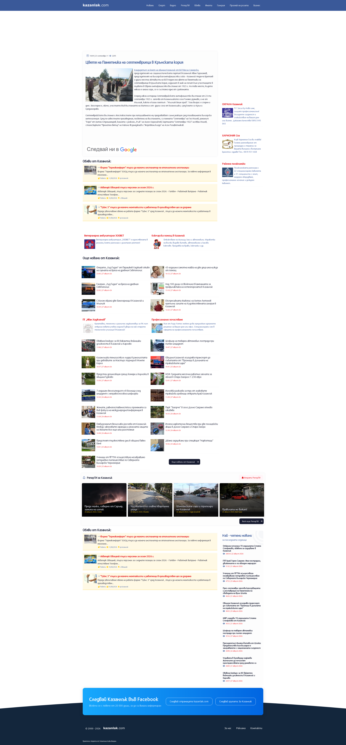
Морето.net (95, 741)
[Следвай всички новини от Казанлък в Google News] (112, 147)
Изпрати (252, 477)
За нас (227, 728)
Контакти (256, 728)
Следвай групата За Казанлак (235, 701)
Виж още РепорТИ (250, 521)
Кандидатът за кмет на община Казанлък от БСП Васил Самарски (166, 70)
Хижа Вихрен (111, 741)
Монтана (103, 741)
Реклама (241, 728)
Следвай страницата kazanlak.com (189, 701)
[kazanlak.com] (114, 728)
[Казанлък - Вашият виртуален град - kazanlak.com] (96, 5)
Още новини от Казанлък (183, 462)
